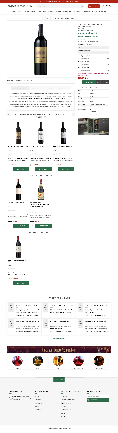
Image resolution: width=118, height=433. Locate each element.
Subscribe (93, 400)
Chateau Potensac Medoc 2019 (40, 146)
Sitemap (63, 413)
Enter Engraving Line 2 (84, 61)
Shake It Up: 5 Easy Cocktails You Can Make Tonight (97, 306)
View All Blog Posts (59, 338)
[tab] (20, 88)
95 (90, 107)
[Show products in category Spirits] (38, 361)
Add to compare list (102, 82)
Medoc (84, 30)
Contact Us (64, 88)
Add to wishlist (98, 82)
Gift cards (63, 416)
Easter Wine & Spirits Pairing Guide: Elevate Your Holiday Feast (97, 322)
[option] (18, 146)
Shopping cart (39, 403)
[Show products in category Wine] (17, 361)
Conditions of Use (66, 410)
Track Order (38, 410)
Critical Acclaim (20, 88)
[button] (8, 114)
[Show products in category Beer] (58, 361)
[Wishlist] (103, 6)
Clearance (92, 115)
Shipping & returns (66, 403)
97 (90, 109)
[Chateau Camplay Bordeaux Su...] (9, 18)
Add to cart (89, 82)
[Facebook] (56, 379)
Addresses (38, 399)
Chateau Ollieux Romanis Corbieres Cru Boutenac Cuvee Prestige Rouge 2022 (63, 148)
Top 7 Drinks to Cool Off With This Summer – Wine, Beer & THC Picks (28, 322)
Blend (91, 101)
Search (82, 6)
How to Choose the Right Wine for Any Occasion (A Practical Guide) (28, 306)
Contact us (64, 396)
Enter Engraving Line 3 (84, 67)
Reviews (51, 88)
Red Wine (90, 30)
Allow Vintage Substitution (85, 44)
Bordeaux (98, 104)
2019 (91, 96)
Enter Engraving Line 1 (84, 56)
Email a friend (107, 82)
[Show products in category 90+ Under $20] (78, 361)
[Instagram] (62, 379)
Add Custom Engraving (84, 50)
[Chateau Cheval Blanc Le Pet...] (108, 18)
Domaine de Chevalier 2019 (16, 203)
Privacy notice (65, 406)
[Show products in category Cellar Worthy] (99, 361)
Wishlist (37, 406)
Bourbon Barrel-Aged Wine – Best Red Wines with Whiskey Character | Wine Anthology (62, 322)
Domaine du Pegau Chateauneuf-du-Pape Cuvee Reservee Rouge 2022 (39, 204)
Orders (37, 396)
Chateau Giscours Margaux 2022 (17, 261)
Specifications (38, 88)
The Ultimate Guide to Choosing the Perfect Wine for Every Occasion (62, 306)
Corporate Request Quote (68, 399)
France (80, 30)
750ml (92, 93)
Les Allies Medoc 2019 (15, 146)
